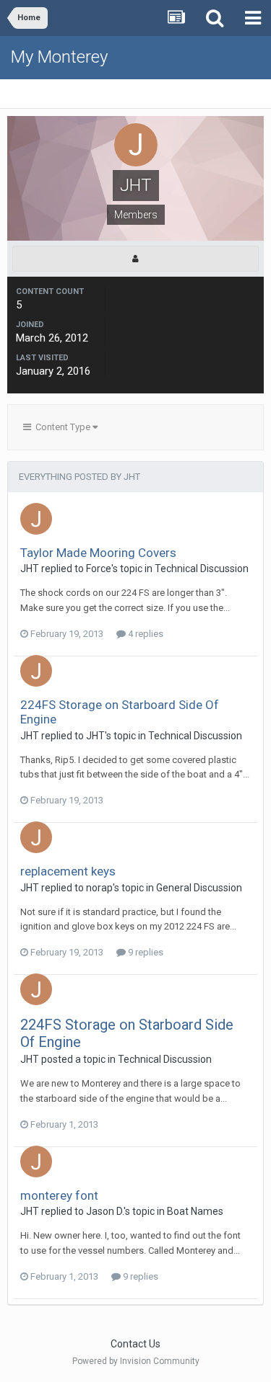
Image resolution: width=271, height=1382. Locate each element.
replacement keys (68, 871)
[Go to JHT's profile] (36, 519)
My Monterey (59, 57)
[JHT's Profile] (135, 259)
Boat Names (195, 1211)
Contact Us (135, 1344)
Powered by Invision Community (135, 1361)
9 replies (144, 952)
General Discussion (199, 887)
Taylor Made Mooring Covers (98, 552)
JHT (29, 568)
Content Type (62, 427)
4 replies (144, 633)
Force (98, 568)
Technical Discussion (202, 568)
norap (99, 887)
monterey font (59, 1195)
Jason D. (105, 1211)
